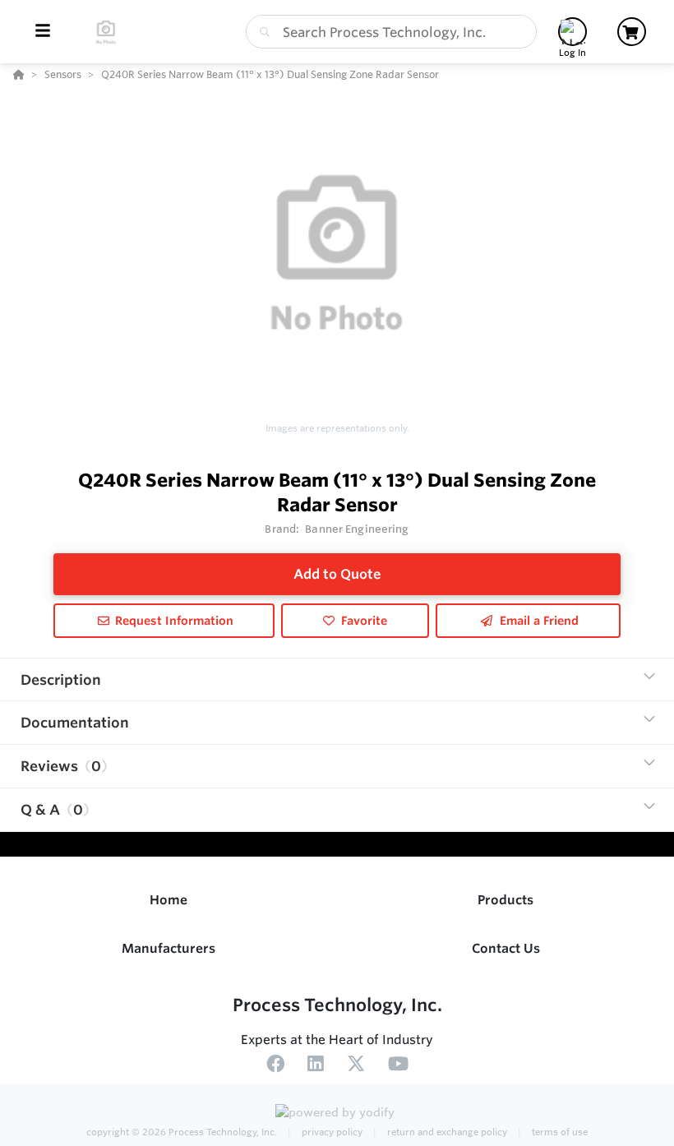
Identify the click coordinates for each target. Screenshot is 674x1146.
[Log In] (572, 31)
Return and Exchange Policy (446, 1132)
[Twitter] (356, 1066)
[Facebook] (275, 1066)
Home (168, 900)
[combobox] (391, 32)
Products (505, 900)
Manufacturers (168, 948)
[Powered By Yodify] (337, 1114)
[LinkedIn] (315, 1066)
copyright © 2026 (181, 1132)
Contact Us (506, 948)
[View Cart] (631, 31)
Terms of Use (558, 1132)
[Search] (261, 32)
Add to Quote (337, 574)
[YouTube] (398, 1066)
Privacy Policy (330, 1132)
